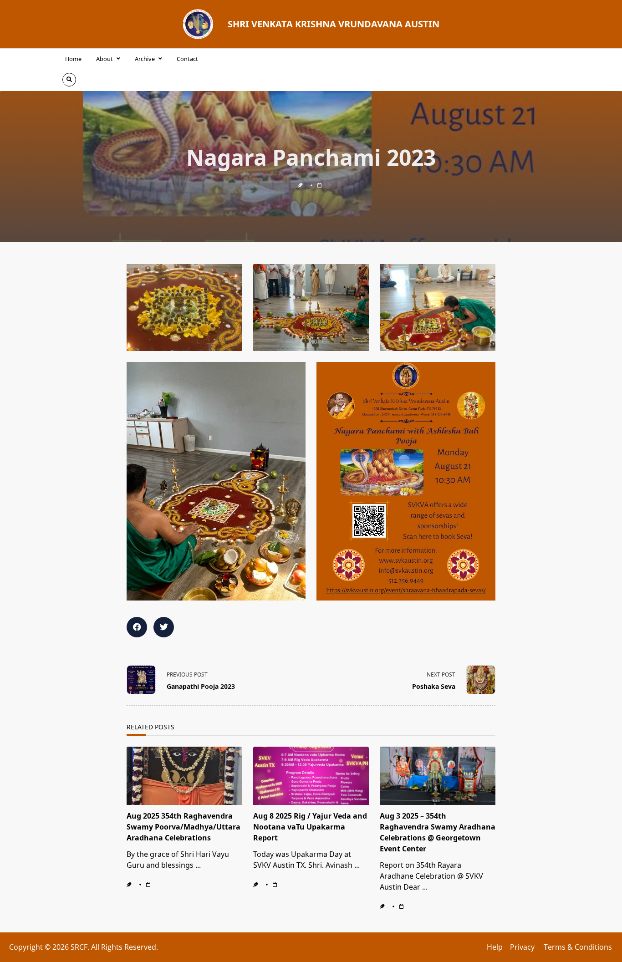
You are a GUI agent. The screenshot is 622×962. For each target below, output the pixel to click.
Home (73, 59)
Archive (145, 59)
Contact (187, 59)
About (104, 59)
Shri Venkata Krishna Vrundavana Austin (333, 24)
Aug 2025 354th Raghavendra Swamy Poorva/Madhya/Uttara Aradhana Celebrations (183, 827)
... (198, 865)
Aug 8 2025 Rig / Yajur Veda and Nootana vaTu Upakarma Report (310, 827)
